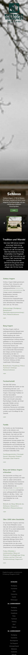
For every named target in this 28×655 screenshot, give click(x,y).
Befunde (14, 627)
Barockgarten (14, 640)
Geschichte (14, 588)
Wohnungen (14, 599)
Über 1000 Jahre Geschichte (13, 519)
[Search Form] (25, 4)
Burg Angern (8, 326)
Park (14, 591)
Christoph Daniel (14, 646)
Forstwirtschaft (9, 381)
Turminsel (14, 618)
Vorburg (14, 621)
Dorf (14, 624)
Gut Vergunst (14, 643)
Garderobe (14, 651)
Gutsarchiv (14, 594)
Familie (5, 425)
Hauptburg (14, 613)
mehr (14, 210)
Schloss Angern (9, 279)
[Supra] (14, 13)
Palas (14, 616)
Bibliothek (14, 649)
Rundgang (14, 585)
